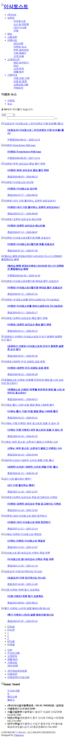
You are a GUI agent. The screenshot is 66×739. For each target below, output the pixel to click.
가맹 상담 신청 (21, 78)
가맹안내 (12, 75)
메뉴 (9, 34)
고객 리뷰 (19, 56)
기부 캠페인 (20, 53)
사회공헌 (12, 37)
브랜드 (11, 18)
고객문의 (12, 656)
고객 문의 (19, 68)
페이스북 (12, 696)
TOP (9, 650)
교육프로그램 (21, 84)
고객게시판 (13, 59)
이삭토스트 (20, 21)
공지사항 (18, 43)
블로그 (11, 700)
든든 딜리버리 (21, 50)
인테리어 (18, 87)
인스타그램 (13, 653)
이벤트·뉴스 (20, 46)
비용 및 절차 (20, 81)
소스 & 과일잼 (21, 24)
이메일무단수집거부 (18, 677)
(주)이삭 (11, 14)
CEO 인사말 (20, 27)
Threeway (19, 735)
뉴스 (9, 103)
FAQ (16, 65)
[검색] (56, 118)
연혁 (16, 30)
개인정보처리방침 (17, 671)
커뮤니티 (12, 40)
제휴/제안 (19, 71)
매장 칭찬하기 (21, 62)
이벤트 (11, 100)
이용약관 (12, 674)
